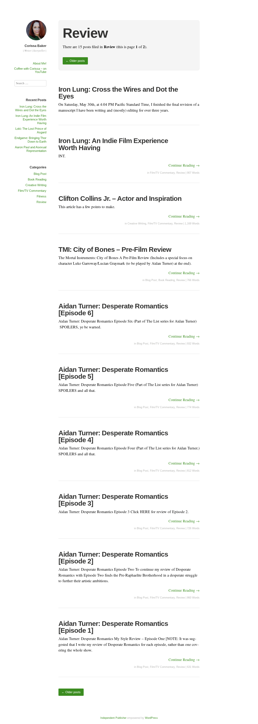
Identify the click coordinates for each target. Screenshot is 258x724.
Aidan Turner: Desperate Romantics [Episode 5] (113, 373)
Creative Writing (137, 223)
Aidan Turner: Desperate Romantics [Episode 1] (113, 627)
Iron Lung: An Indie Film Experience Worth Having (113, 144)
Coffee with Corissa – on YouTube (30, 70)
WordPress (151, 717)
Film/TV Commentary (162, 172)
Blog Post (151, 280)
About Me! (39, 63)
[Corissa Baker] (36, 40)
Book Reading (166, 280)
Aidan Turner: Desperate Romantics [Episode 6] (113, 309)
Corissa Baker (35, 46)
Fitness (41, 196)
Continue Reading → (184, 165)
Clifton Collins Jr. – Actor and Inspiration (120, 198)
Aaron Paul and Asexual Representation (30, 148)
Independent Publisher (113, 717)
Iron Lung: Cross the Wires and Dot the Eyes (118, 92)
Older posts (75, 60)
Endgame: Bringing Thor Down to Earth (30, 139)
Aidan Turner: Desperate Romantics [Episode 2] (113, 557)
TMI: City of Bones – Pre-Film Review (114, 249)
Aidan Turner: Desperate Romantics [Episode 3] (113, 500)
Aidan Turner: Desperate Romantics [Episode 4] (113, 436)
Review (180, 172)
